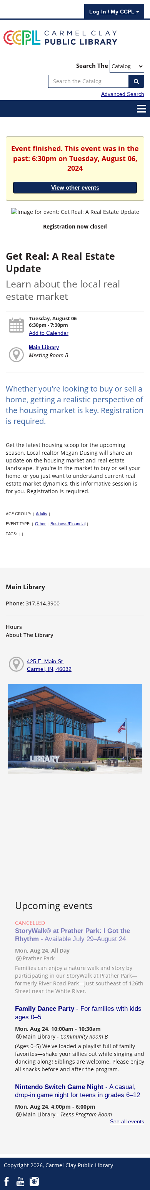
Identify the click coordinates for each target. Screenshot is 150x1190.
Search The (92, 66)
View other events (75, 187)
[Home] (60, 37)
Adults (41, 513)
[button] (141, 108)
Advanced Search (122, 94)
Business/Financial (67, 523)
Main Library (44, 347)
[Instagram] (34, 1181)
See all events (127, 1121)
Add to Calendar (48, 333)
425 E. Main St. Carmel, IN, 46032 (49, 665)
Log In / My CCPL (112, 11)
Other (40, 523)
